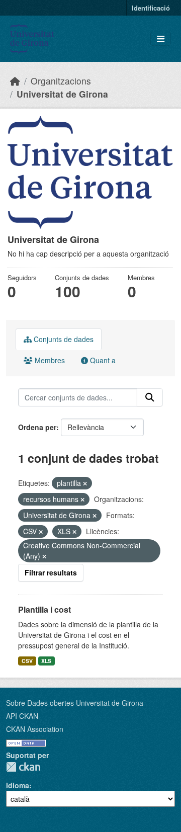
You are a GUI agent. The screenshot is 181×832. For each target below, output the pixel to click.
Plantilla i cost (44, 609)
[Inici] (15, 80)
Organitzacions (61, 80)
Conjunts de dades (63, 339)
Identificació (151, 8)
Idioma (17, 785)
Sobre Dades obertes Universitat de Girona (74, 703)
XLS (46, 660)
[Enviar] (150, 397)
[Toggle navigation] (160, 39)
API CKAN (22, 716)
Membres (49, 360)
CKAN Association (34, 729)
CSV (27, 660)
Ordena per (37, 427)
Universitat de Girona (62, 94)
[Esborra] (85, 483)
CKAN (23, 767)
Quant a (102, 360)
